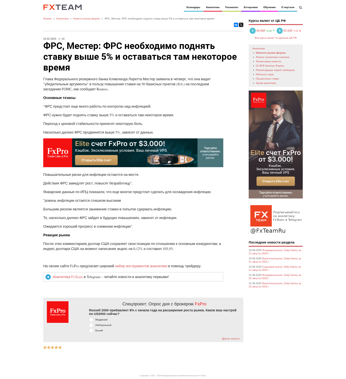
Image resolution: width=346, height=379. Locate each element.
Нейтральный (103, 325)
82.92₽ (286, 30)
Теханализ (231, 7)
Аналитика (212, 7)
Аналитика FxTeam (68, 276)
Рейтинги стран (265, 74)
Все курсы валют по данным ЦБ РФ (276, 37)
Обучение (269, 7)
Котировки (251, 7)
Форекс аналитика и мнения (272, 57)
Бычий (99, 330)
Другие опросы (231, 338)
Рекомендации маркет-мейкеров (275, 70)
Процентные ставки (267, 78)
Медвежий (101, 319)
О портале (287, 7)
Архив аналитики (266, 83)
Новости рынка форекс (271, 52)
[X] (241, 25)
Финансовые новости (268, 61)
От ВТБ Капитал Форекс (270, 65)
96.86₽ (259, 30)
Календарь (193, 7)
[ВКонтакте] (236, 25)
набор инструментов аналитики (141, 265)
